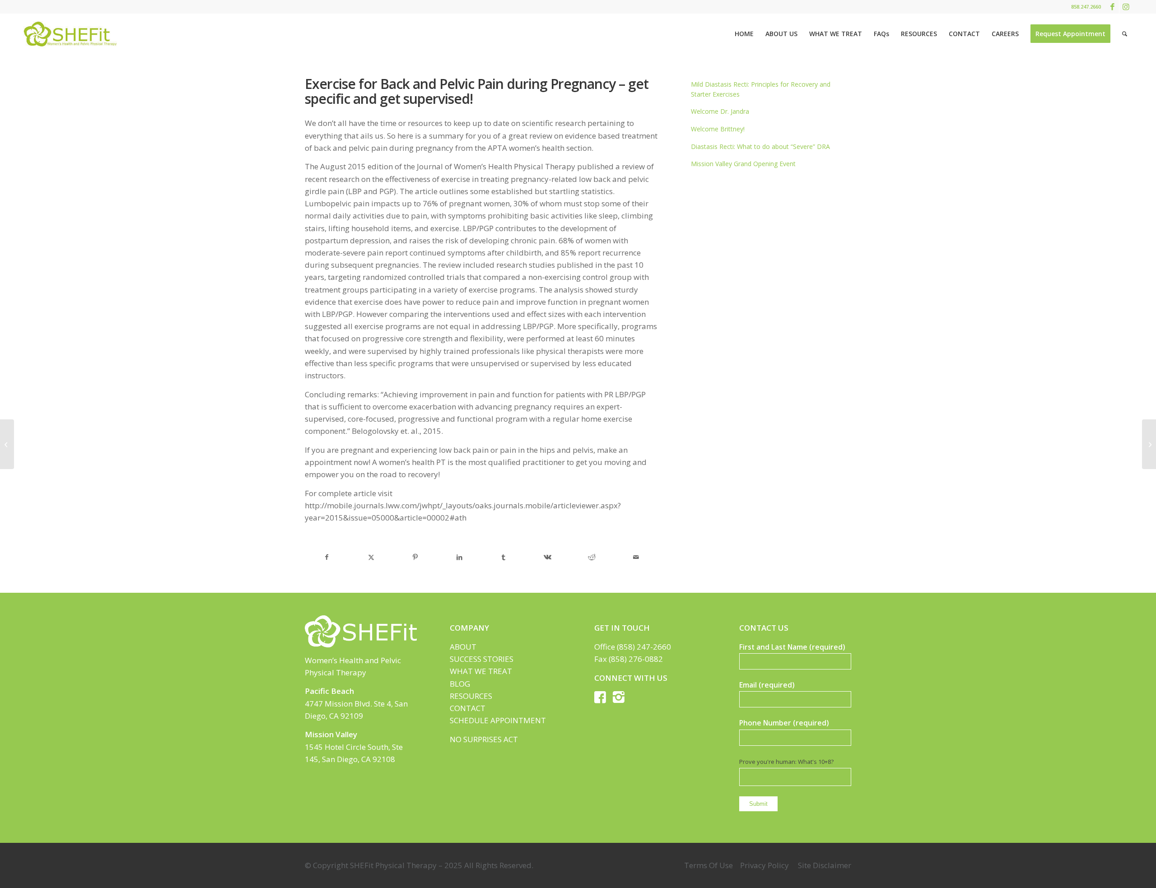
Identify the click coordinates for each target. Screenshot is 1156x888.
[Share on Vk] (548, 557)
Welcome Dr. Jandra (720, 111)
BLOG (460, 684)
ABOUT (463, 647)
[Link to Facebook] (1112, 7)
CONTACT (467, 708)
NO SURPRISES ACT (484, 739)
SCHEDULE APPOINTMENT (498, 720)
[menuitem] (744, 34)
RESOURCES (471, 696)
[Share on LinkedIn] (459, 557)
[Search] (1124, 34)
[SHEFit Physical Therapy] (70, 34)
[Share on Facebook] (327, 557)
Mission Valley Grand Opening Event (743, 163)
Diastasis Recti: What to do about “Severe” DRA (760, 146)
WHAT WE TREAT (481, 671)
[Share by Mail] (636, 557)
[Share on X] (371, 557)
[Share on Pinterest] (415, 557)
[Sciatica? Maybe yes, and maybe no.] (7, 444)
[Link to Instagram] (1126, 7)
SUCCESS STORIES (481, 659)
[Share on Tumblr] (503, 557)
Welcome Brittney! (718, 129)
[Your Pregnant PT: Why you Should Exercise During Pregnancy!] (1149, 444)
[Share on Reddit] (592, 557)
